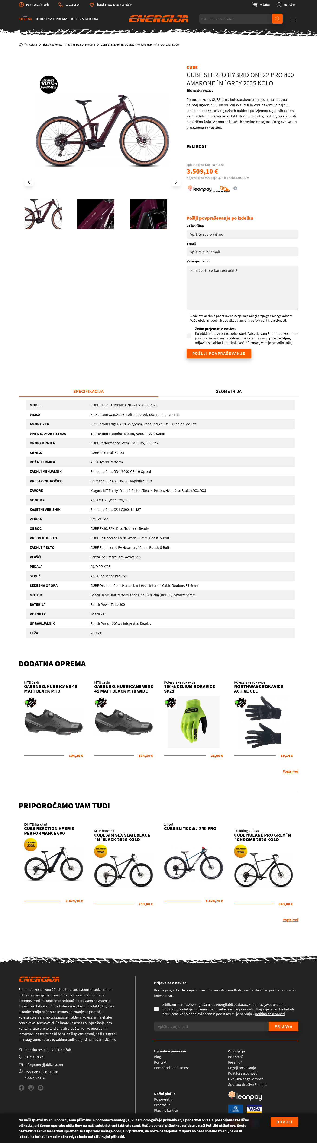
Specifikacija (88, 391)
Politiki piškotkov (220, 1125)
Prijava (284, 1026)
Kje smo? (235, 1062)
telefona (55, 1028)
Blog (157, 1056)
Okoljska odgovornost (245, 1079)
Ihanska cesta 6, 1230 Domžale (114, 4)
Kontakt (160, 1062)
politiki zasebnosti (273, 320)
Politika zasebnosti (243, 1073)
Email (191, 243)
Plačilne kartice (166, 1110)
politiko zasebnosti (270, 1013)
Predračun (162, 1104)
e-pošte (73, 1028)
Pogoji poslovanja (242, 1067)
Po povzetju (163, 1099)
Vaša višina (195, 226)
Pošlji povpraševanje (219, 353)
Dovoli (284, 1121)
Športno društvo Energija (247, 1084)
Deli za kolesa (84, 18)
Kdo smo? (235, 1056)
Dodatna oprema (51, 18)
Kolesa (25, 18)
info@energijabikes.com (44, 1064)
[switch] (261, 4)
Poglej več (290, 771)
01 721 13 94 (73, 4)
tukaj (289, 342)
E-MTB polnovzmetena (81, 44)
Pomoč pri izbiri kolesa (172, 1067)
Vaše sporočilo (198, 261)
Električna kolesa (52, 44)
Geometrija (228, 391)
